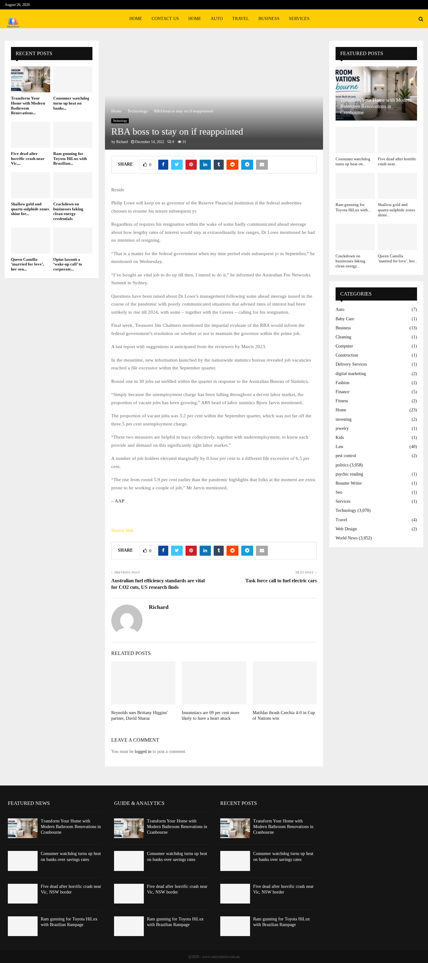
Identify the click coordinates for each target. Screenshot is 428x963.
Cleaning (343, 337)
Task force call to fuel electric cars (281, 580)
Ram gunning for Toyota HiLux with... (353, 207)
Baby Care (345, 319)
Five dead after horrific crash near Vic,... (27, 158)
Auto (217, 18)
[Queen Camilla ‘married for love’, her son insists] (30, 241)
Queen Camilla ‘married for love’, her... (397, 258)
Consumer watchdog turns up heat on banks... (71, 103)
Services (299, 18)
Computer (344, 346)
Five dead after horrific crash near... (397, 161)
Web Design (346, 529)
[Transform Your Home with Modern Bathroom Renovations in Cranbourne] (30, 79)
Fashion (342, 382)
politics (342, 465)
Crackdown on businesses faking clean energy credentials (68, 211)
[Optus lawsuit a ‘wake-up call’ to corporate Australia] (72, 241)
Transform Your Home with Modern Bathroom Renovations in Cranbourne (376, 106)
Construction (347, 355)
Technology (120, 120)
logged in (143, 751)
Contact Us (165, 18)
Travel (240, 18)
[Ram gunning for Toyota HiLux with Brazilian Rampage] (72, 135)
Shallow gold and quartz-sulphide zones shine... (396, 209)
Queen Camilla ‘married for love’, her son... (27, 264)
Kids (340, 437)
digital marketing (351, 373)
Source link (122, 530)
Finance (342, 391)
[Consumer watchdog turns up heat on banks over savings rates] (72, 79)
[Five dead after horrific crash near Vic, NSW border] (30, 135)
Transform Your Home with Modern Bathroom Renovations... (28, 105)
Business (268, 18)
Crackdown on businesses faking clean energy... (350, 261)
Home (135, 18)
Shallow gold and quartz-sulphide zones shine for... (30, 209)
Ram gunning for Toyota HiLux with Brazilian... (70, 158)
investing (344, 419)
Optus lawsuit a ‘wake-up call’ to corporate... (67, 264)
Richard (122, 142)
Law (339, 446)
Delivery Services (351, 364)
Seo (339, 492)
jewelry (342, 428)
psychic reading (349, 474)
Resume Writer (349, 483)
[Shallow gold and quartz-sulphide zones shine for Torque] (30, 185)
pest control (346, 455)
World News (347, 538)
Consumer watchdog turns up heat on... (353, 161)
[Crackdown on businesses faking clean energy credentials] (72, 185)
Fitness (342, 401)
